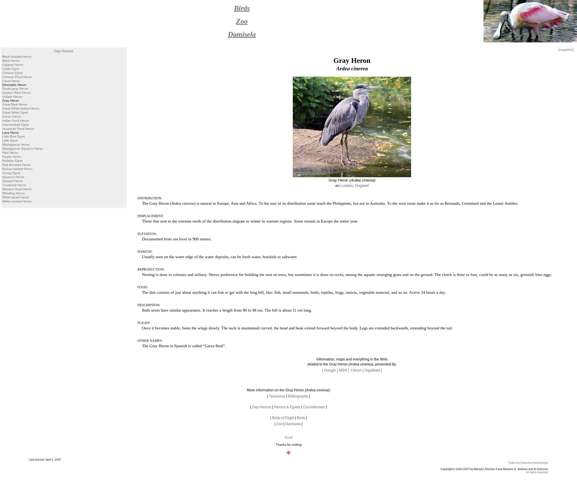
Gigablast (372, 370)
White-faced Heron (15, 197)
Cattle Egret (10, 69)
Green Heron (11, 116)
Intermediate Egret (15, 124)
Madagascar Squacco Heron (22, 148)
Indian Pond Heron (15, 120)
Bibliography (298, 396)
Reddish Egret (12, 161)
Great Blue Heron (14, 104)
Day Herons (63, 51)
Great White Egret (15, 112)
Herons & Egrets (287, 407)
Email (289, 437)
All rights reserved (537, 472)
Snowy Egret (11, 173)
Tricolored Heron (14, 185)
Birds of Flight (283, 418)
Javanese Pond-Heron (18, 129)
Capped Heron (12, 65)
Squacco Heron (13, 177)
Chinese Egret (12, 73)
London (347, 186)
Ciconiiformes (314, 407)
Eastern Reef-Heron (16, 92)
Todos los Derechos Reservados (528, 462)
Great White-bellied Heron (20, 108)
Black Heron (11, 60)
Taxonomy (277, 396)
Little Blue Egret (13, 136)
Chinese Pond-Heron (17, 77)
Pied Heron (10, 152)
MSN (343, 370)
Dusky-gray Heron (15, 88)
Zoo (279, 424)
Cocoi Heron (11, 81)
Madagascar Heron (16, 144)
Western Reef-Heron (17, 189)
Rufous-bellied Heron (17, 169)
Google (330, 370)
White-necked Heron (17, 201)
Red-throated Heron (16, 165)
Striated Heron (12, 181)
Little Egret (10, 140)
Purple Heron (11, 156)
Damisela (293, 424)
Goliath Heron (12, 97)
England (362, 186)
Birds (301, 418)
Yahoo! (356, 370)
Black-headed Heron (17, 56)
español (566, 49)
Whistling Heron (13, 193)
